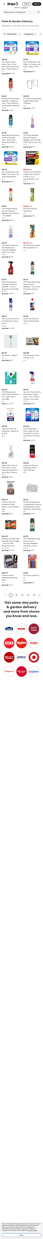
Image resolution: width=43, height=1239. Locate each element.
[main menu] (4, 4)
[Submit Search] (38, 12)
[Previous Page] (5, 595)
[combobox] (19, 12)
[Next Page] (39, 595)
